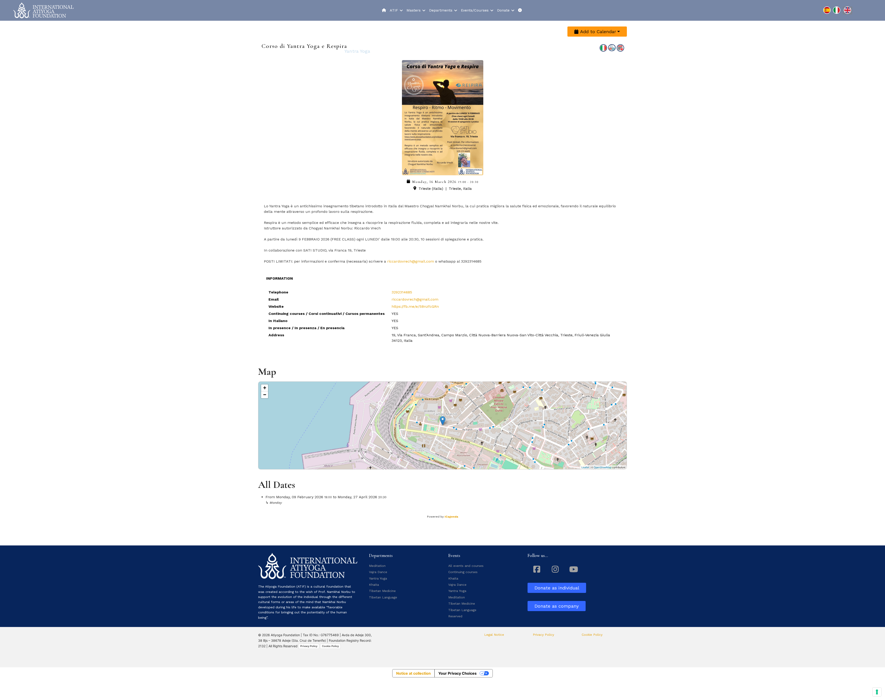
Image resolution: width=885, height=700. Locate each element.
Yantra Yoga (378, 578)
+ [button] (264, 388)
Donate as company (556, 606)
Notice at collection (413, 673)
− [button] (264, 395)
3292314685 (402, 292)
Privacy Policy (308, 646)
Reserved (455, 616)
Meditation (377, 566)
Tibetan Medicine (382, 591)
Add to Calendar (597, 31)
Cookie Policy (330, 646)
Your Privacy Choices (457, 673)
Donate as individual (556, 588)
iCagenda (451, 516)
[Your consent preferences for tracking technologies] (877, 692)
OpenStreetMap (602, 467)
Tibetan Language (383, 597)
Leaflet (585, 467)
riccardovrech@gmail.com (410, 261)
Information (279, 278)
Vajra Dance (378, 572)
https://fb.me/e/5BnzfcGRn (415, 306)
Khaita (374, 584)
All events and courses (466, 566)
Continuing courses (463, 572)
